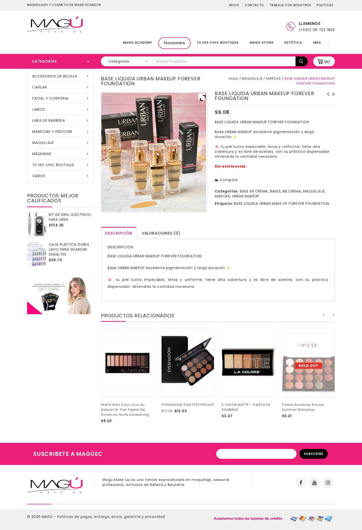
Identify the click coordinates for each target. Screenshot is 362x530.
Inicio (234, 5)
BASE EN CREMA (254, 191)
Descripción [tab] (118, 233)
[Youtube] (314, 482)
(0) (327, 62)
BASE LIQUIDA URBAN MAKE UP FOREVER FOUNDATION (281, 203)
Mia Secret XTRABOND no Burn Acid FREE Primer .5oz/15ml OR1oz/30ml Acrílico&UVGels (332, 101)
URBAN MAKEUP (245, 196)
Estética (293, 42)
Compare (229, 179)
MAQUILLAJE (43, 142)
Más (317, 42)
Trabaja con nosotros (290, 5)
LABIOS (38, 109)
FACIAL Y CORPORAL (50, 98)
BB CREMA (292, 191)
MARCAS (273, 78)
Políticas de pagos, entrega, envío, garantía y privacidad (111, 516)
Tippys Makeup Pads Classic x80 (326, 99)
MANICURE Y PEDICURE (52, 131)
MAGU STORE (262, 42)
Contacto (254, 5)
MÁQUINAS (41, 153)
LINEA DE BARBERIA (48, 120)
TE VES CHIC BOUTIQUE (218, 42)
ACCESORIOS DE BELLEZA (54, 76)
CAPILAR (39, 87)
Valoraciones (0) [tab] (161, 233)
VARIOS (39, 175)
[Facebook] (301, 482)
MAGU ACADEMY (137, 42)
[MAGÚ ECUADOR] (55, 24)
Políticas (325, 5)
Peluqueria (174, 43)
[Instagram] (328, 482)
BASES (275, 191)
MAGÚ (48, 516)
